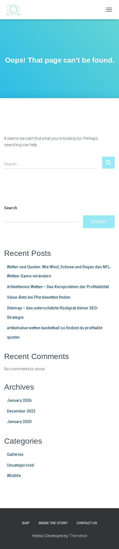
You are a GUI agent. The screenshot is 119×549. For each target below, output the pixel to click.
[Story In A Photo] (15, 10)
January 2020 (19, 421)
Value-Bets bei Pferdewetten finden (38, 297)
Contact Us (87, 523)
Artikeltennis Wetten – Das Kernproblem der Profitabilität (58, 287)
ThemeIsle (78, 536)
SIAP (26, 523)
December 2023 (21, 411)
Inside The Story (53, 523)
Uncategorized (20, 465)
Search (10, 208)
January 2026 (19, 400)
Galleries (15, 454)
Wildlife (14, 475)
